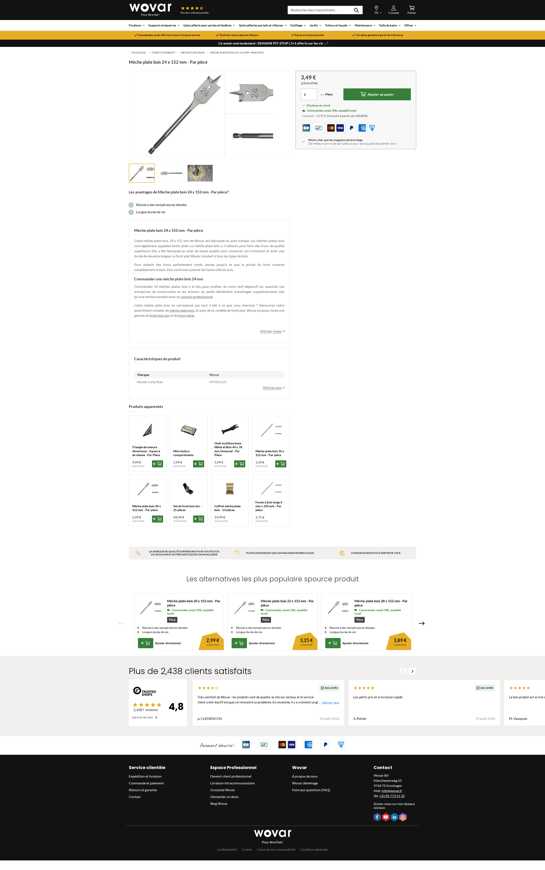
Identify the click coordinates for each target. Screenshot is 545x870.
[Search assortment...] (357, 10)
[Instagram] (403, 817)
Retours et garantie (143, 790)
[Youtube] (386, 817)
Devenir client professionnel (230, 776)
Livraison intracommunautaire (232, 783)
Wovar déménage (305, 783)
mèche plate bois (181, 310)
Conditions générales (314, 849)
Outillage (139, 52)
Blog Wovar (219, 803)
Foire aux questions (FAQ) (311, 790)
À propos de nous (305, 776)
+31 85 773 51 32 (392, 796)
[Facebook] (378, 817)
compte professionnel (197, 297)
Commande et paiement (146, 783)
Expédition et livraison (145, 776)
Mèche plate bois (192, 52)
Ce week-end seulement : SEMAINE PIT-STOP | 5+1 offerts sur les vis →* (273, 43)
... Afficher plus (329, 703)
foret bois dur (159, 315)
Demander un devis (224, 797)
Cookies (247, 849)
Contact (135, 797)
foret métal (186, 315)
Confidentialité (227, 849)
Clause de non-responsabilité (276, 849)
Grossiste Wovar (222, 790)
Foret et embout (163, 52)
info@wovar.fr (392, 791)
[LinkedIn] (395, 817)
